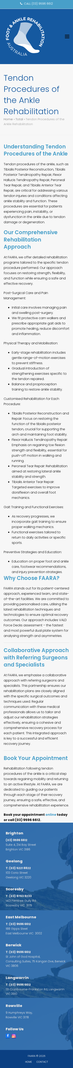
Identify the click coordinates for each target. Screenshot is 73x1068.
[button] (67, 36)
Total (19, 119)
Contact (42, 1062)
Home (8, 119)
